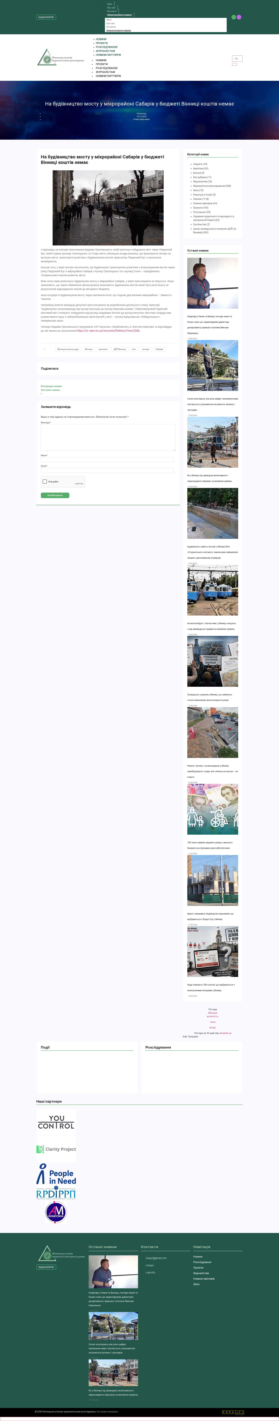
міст (134, 349)
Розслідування (106, 68)
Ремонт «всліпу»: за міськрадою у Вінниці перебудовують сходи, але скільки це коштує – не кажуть (212, 771)
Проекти (102, 64)
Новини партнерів (108, 75)
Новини (101, 60)
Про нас (110, 23)
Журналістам (105, 72)
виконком (103, 349)
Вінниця (88, 349)
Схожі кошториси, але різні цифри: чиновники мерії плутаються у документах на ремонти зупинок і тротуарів (212, 404)
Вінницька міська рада (68, 349)
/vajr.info (150, 1272)
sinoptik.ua (225, 1033)
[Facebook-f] (233, 17)
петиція (145, 349)
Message (46, 423)
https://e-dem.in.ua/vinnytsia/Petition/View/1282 (108, 330)
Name (44, 455)
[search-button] (234, 64)
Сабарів (159, 349)
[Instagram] (239, 17)
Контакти (111, 27)
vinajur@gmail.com (156, 1258)
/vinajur (149, 1265)
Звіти (108, 19)
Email (44, 466)
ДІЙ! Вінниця (120, 349)
